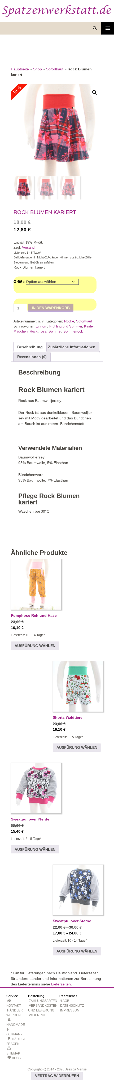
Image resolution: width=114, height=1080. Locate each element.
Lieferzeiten (61, 984)
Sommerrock (73, 331)
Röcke (69, 321)
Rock (34, 331)
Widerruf (37, 1015)
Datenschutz (72, 1005)
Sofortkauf (54, 69)
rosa (43, 331)
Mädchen (21, 331)
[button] (94, 92)
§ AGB (64, 1001)
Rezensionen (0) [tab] (32, 357)
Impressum (70, 1010)
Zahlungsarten (43, 1001)
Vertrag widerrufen (57, 1076)
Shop (37, 69)
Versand (28, 247)
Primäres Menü (107, 28)
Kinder (89, 326)
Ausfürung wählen (35, 646)
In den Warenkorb (51, 308)
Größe (19, 281)
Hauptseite (20, 69)
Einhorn (41, 326)
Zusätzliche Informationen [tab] (71, 347)
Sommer (55, 331)
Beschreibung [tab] (30, 347)
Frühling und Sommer (65, 326)
